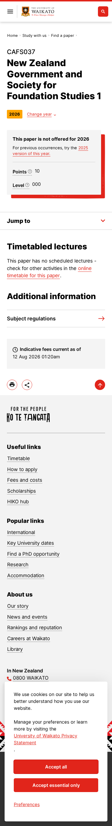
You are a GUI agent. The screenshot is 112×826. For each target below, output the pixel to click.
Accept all (56, 767)
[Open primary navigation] (10, 11)
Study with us (34, 35)
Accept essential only (56, 785)
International (21, 532)
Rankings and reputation (34, 627)
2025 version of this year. (50, 150)
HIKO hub (18, 501)
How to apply (22, 469)
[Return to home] (37, 12)
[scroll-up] (100, 385)
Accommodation (25, 575)
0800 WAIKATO (31, 678)
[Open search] (103, 11)
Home (12, 35)
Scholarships (21, 491)
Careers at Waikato (28, 638)
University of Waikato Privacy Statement (45, 739)
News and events (27, 617)
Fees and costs (24, 480)
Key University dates (30, 543)
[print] (12, 385)
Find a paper (62, 35)
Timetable (18, 458)
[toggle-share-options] (27, 385)
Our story (17, 606)
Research (17, 564)
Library (15, 649)
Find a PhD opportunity (33, 554)
